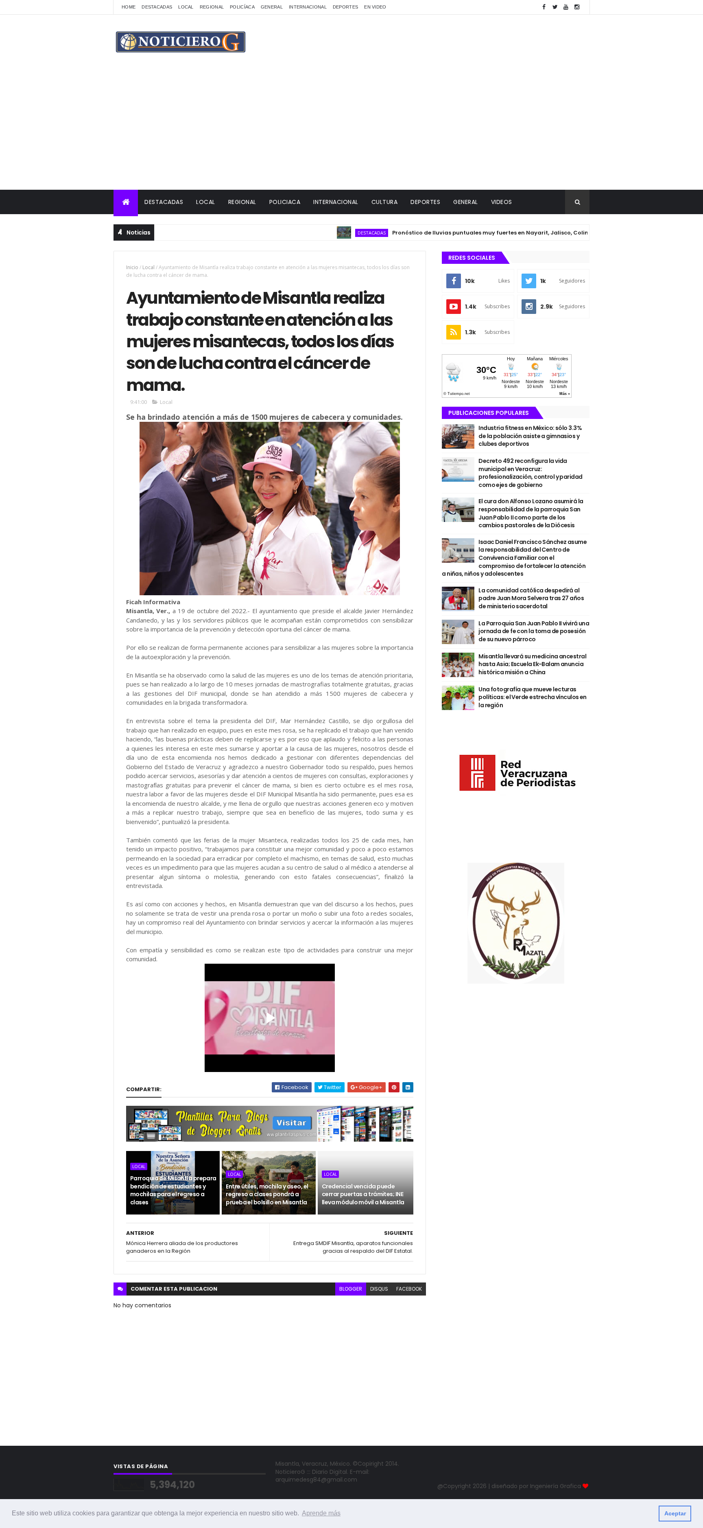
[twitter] (554, 7)
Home (128, 6)
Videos (501, 202)
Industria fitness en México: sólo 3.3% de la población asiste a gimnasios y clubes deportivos (530, 436)
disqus (379, 1288)
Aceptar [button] (675, 1513)
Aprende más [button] (321, 1513)
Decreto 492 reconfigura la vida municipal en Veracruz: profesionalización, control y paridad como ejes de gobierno (530, 473)
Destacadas (157, 6)
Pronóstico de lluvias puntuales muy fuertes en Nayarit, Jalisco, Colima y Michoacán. (479, 233)
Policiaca (285, 202)
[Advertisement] (351, 129)
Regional (212, 6)
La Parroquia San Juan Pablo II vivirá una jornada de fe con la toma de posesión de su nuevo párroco (533, 631)
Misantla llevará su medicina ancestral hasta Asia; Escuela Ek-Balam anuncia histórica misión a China (532, 664)
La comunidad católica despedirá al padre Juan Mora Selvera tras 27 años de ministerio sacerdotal (531, 598)
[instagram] (576, 7)
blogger (350, 1288)
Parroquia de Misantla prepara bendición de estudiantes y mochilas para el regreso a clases (173, 1190)
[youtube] (565, 7)
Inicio (132, 267)
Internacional (308, 6)
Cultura (384, 202)
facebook (409, 1288)
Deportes (345, 6)
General (272, 6)
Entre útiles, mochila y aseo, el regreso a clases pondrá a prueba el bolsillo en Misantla (267, 1194)
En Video (375, 6)
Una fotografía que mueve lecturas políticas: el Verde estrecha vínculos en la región (532, 697)
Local (186, 6)
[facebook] (543, 7)
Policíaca (242, 6)
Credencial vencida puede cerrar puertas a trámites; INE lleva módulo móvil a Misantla (363, 1194)
